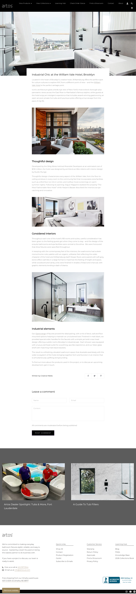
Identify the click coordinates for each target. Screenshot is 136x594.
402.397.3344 (23, 567)
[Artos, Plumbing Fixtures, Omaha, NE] (118, 580)
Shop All (59, 549)
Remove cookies (11, 590)
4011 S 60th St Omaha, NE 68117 (15, 581)
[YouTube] (130, 591)
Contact (111, 3)
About (120, 3)
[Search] (132, 3)
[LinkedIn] (134, 591)
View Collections (42, 3)
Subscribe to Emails (64, 561)
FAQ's (117, 552)
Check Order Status (77, 3)
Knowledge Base (122, 555)
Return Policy (92, 552)
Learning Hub (60, 3)
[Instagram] (127, 591)
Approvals (91, 555)
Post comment (43, 433)
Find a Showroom (96, 3)
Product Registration (64, 555)
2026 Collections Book (124, 558)
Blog (117, 549)
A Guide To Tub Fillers (86, 504)
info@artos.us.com (22, 570)
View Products (24, 3)
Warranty (90, 549)
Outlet (58, 558)
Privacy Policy (92, 561)
